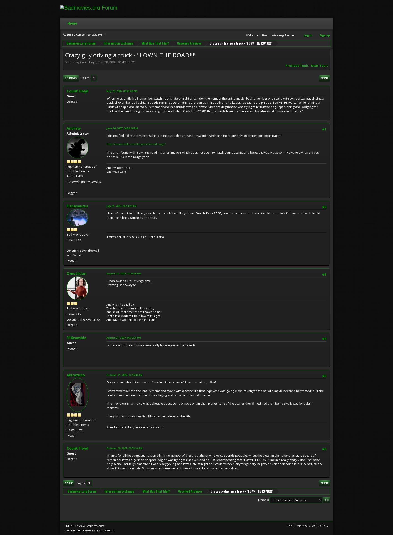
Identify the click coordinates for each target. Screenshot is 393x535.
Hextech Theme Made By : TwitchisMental (89, 530)
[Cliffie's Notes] (68, 245)
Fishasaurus (77, 206)
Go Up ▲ (323, 526)
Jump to (263, 500)
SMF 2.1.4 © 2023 (75, 526)
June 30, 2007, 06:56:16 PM (122, 128)
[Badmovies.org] (68, 187)
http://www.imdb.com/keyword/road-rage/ (136, 144)
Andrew (74, 128)
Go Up (68, 483)
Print (324, 78)
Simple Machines (95, 526)
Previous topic (297, 66)
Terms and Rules (305, 526)
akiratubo (76, 375)
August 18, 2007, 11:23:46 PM (123, 273)
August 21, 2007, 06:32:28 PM (123, 337)
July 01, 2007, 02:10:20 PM (121, 206)
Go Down (71, 78)
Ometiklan (76, 273)
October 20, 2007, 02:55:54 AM (124, 448)
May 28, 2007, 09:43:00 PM (121, 91)
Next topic (319, 66)
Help (289, 526)
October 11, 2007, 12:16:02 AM (124, 375)
